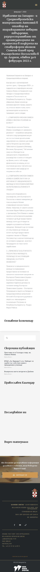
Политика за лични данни (20, 556)
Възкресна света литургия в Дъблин (19, 372)
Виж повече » (8, 357)
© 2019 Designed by (20, 562)
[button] (20, 475)
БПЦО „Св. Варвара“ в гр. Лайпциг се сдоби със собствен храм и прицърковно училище (19, 363)
